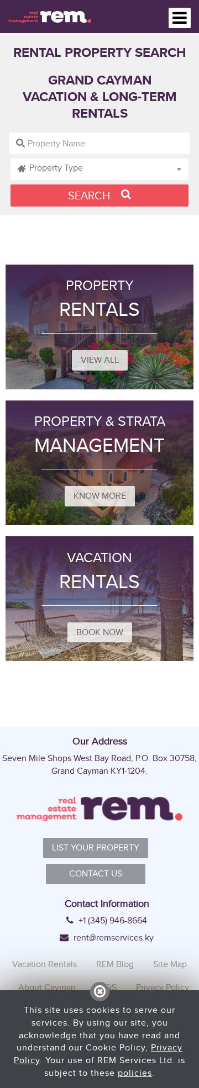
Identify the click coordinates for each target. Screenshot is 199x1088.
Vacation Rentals (44, 964)
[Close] (99, 991)
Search (90, 195)
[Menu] (180, 18)
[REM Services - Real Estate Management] (49, 16)
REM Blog (115, 964)
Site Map (170, 964)
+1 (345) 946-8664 (111, 921)
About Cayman (47, 987)
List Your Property (95, 847)
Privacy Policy (162, 987)
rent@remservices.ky (112, 938)
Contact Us (95, 873)
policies (135, 1072)
